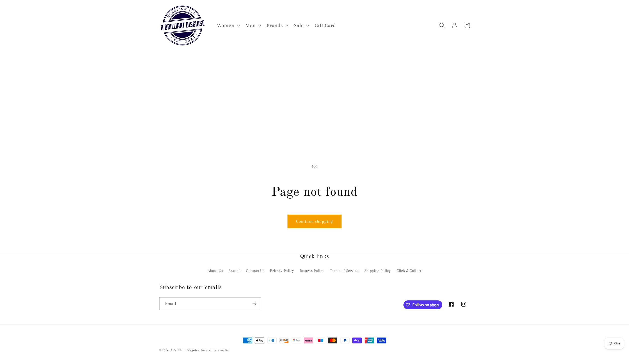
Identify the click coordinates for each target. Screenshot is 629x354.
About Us (215, 270)
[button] (228, 25)
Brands (234, 270)
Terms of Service (344, 270)
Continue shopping (314, 221)
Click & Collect (409, 270)
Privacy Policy (282, 270)
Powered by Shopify (214, 350)
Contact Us (255, 270)
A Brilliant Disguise (185, 350)
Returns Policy (312, 270)
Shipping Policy (377, 270)
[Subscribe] (254, 303)
